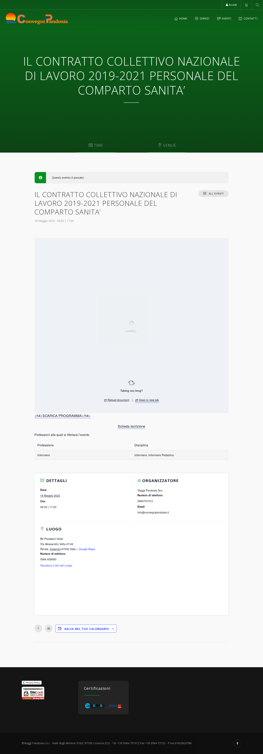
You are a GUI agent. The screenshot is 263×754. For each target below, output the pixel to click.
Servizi (204, 18)
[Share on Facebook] (38, 628)
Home (182, 18)
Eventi (226, 18)
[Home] (37, 18)
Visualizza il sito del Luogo (56, 565)
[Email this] (49, 628)
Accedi (232, 5)
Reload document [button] (118, 400)
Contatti (250, 18)
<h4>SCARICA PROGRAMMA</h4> (62, 415)
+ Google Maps (85, 549)
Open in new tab (148, 400)
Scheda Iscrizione (131, 426)
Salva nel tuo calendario (86, 629)
